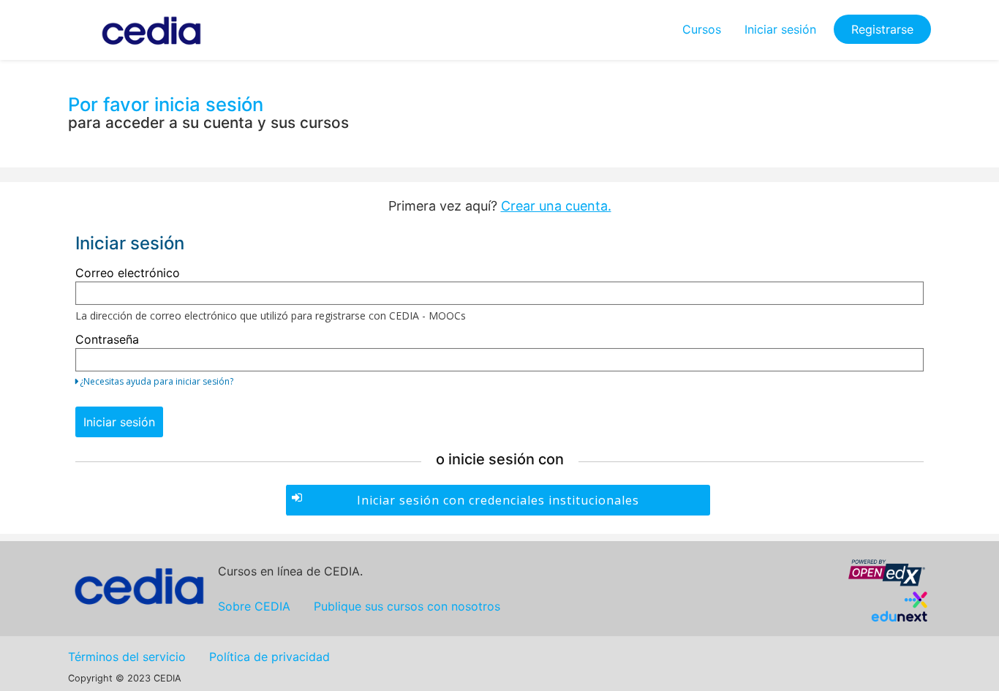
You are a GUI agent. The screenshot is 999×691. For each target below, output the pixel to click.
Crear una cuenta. (556, 206)
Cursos (701, 29)
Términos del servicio (127, 656)
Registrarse (882, 29)
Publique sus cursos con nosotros (407, 606)
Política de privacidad (269, 656)
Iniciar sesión (780, 29)
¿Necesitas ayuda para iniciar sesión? (156, 381)
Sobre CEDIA (254, 606)
